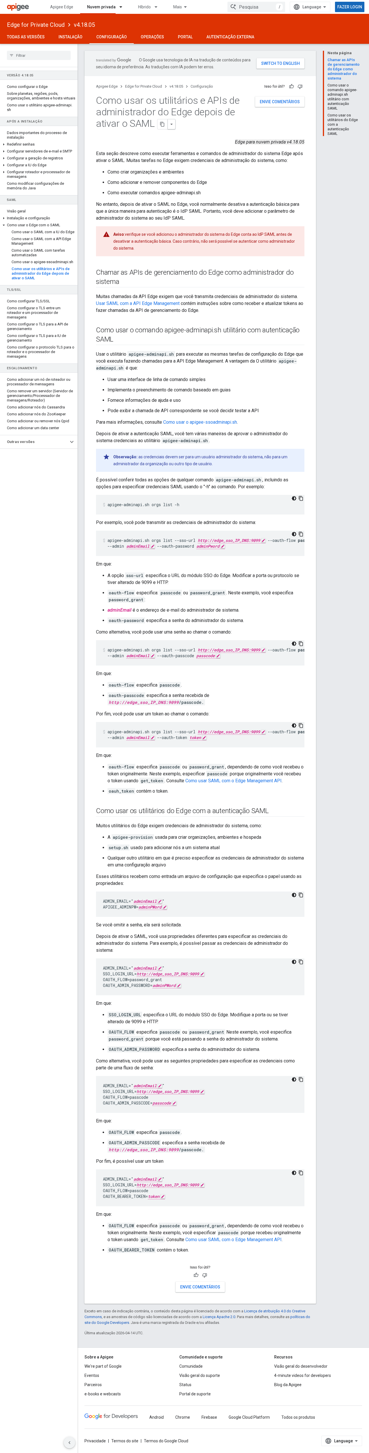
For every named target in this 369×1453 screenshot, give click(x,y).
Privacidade (95, 1441)
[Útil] (291, 86)
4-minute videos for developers (302, 1375)
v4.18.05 (84, 24)
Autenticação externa (230, 37)
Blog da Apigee (288, 1384)
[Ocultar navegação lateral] (69, 1442)
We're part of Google (103, 1366)
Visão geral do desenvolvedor (300, 1366)
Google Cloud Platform (249, 1417)
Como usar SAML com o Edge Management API (233, 780)
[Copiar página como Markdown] (162, 124)
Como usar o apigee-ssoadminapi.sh (200, 422)
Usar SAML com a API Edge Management (138, 303)
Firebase (209, 1417)
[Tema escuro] (294, 498)
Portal (185, 37)
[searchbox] (39, 55)
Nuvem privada (101, 7)
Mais (177, 7)
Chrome (182, 1417)
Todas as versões (26, 37)
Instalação (70, 37)
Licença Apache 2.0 (219, 1317)
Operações (152, 37)
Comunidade (191, 1366)
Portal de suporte (195, 1394)
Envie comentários (280, 101)
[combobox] (256, 7)
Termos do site (124, 1441)
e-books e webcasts (102, 1394)
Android (156, 1417)
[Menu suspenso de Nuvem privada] (123, 7)
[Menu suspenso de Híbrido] (158, 7)
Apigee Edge (61, 7)
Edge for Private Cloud (36, 24)
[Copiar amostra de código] (301, 498)
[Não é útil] (300, 86)
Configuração (111, 37)
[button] (39, 144)
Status (185, 1384)
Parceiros (93, 1384)
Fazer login (349, 7)
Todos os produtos (298, 1417)
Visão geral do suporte (199, 1375)
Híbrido (144, 7)
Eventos (91, 1375)
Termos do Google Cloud (166, 1441)
